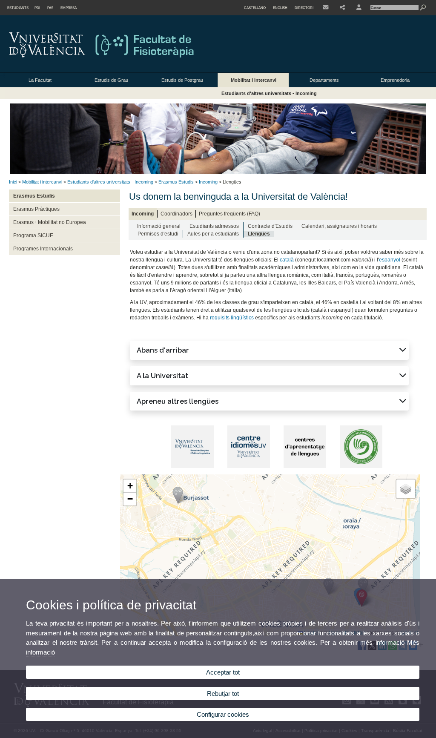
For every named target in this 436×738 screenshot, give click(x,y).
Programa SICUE (33, 235)
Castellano (255, 8)
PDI (37, 8)
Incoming (208, 181)
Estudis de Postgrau (182, 80)
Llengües (259, 234)
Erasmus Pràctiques (36, 209)
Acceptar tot (223, 672)
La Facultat (40, 80)
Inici (13, 181)
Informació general (159, 226)
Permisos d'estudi (158, 234)
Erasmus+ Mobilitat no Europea (49, 222)
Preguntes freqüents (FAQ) (229, 214)
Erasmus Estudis (176, 181)
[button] (269, 350)
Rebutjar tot (223, 693)
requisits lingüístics (232, 318)
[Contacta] (325, 7)
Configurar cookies (223, 714)
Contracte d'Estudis (270, 226)
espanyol (389, 260)
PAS (50, 8)
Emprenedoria (395, 80)
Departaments (324, 80)
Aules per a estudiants (213, 234)
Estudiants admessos (214, 226)
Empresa (68, 8)
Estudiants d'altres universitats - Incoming (269, 93)
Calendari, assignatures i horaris (339, 226)
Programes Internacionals (43, 249)
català (287, 260)
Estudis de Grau (111, 80)
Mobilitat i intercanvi (253, 80)
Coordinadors (176, 214)
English (280, 8)
